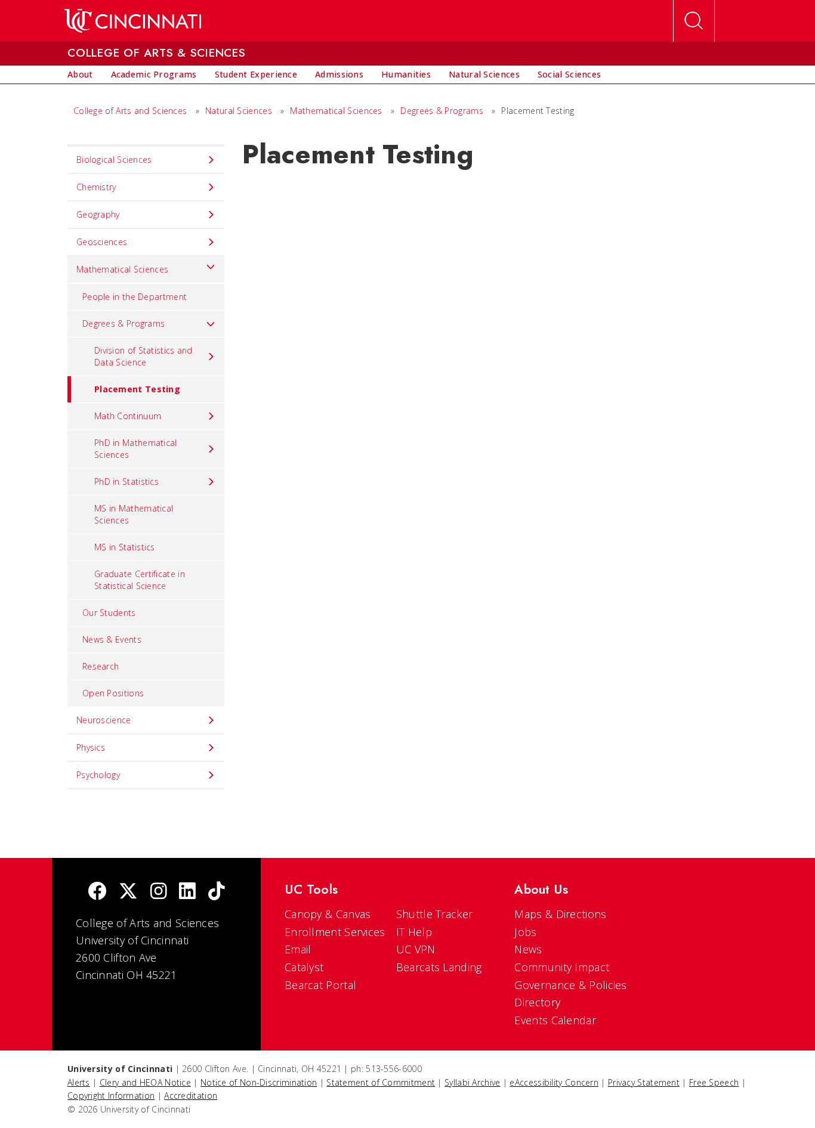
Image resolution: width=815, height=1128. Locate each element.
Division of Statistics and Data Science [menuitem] (143, 356)
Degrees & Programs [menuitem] (123, 323)
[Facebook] (97, 892)
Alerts (78, 1082)
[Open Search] (694, 21)
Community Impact (561, 967)
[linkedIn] (187, 892)
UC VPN (416, 949)
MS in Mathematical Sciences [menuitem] (133, 514)
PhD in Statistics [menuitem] (126, 481)
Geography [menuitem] (98, 214)
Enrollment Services (335, 932)
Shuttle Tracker (434, 914)
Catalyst (304, 967)
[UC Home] (132, 21)
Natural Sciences (238, 110)
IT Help (414, 932)
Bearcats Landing (439, 967)
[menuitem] (80, 74)
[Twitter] (128, 892)
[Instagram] (158, 892)
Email (298, 949)
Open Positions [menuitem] (113, 693)
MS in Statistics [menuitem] (124, 547)
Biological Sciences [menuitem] (114, 159)
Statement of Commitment (380, 1082)
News (528, 949)
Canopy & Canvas (328, 914)
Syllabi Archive (472, 1082)
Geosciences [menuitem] (101, 241)
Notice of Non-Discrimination (258, 1082)
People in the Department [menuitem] (134, 296)
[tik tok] (216, 892)
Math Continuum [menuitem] (127, 416)
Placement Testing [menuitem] (137, 389)
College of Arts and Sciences (130, 110)
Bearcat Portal (320, 985)
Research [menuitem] (100, 666)
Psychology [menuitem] (98, 774)
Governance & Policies (570, 985)
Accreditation (190, 1095)
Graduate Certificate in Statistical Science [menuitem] (139, 579)
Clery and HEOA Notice (145, 1082)
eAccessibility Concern (554, 1082)
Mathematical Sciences (336, 110)
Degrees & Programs (441, 110)
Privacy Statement (644, 1082)
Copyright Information (111, 1095)
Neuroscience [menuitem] (103, 720)
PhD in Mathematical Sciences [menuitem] (135, 448)
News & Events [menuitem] (111, 639)
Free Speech (714, 1082)
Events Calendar (555, 1020)
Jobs (525, 932)
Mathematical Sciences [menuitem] (122, 269)
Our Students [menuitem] (109, 612)
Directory (537, 1002)
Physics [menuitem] (90, 747)
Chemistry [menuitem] (96, 187)
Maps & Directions (560, 914)
